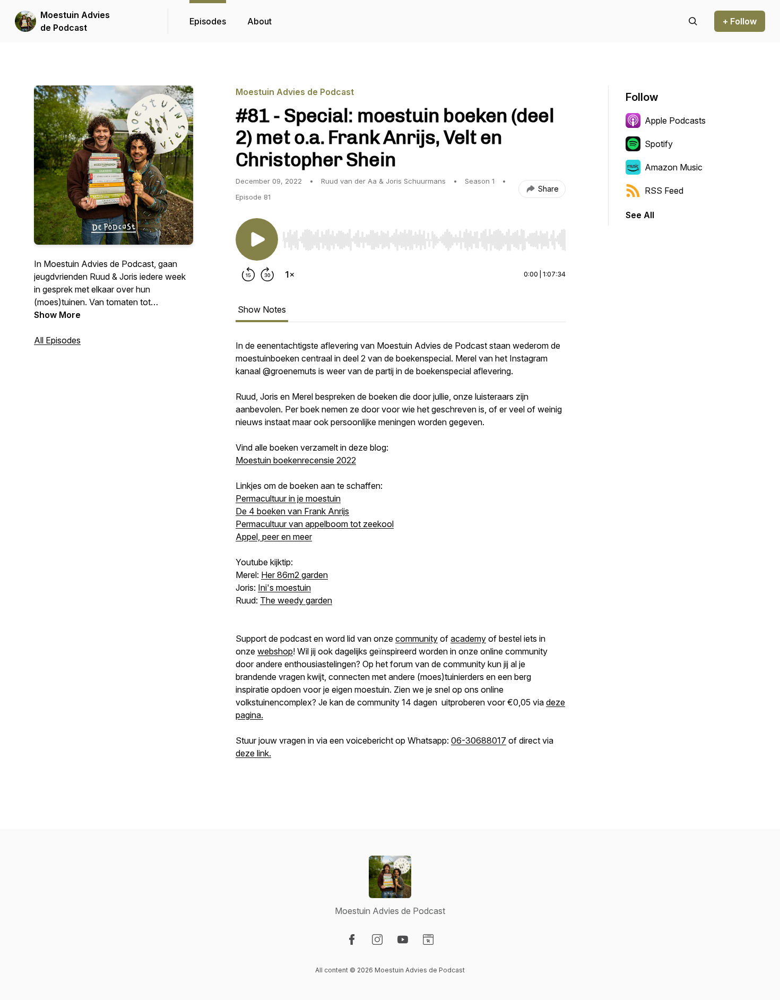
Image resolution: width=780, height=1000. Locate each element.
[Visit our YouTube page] (402, 939)
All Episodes (57, 340)
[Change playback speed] (289, 274)
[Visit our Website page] (428, 939)
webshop (275, 651)
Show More (57, 314)
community (416, 638)
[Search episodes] (693, 21)
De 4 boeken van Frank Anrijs (292, 511)
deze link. (253, 753)
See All (640, 215)
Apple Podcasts (675, 120)
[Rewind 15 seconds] (248, 274)
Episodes (207, 21)
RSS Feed (664, 190)
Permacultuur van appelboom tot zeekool (315, 524)
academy (468, 638)
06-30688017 (478, 740)
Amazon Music (674, 167)
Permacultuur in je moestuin (288, 498)
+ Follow (740, 21)
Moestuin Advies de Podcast (75, 21)
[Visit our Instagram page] (377, 939)
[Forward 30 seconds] (267, 274)
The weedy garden (296, 600)
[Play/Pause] (257, 239)
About (259, 21)
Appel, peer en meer (274, 536)
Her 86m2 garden (294, 575)
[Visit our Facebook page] (351, 939)
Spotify (659, 144)
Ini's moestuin (284, 587)
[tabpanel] (401, 554)
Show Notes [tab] (262, 309)
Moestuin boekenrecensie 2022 (296, 460)
